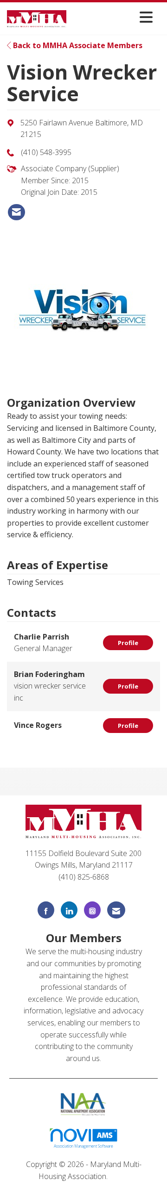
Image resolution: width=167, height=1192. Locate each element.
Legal (118, 1176)
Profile (128, 643)
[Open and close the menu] (112, 17)
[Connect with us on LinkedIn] (69, 910)
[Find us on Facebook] (46, 910)
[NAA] (83, 1104)
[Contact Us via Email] (116, 910)
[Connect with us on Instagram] (92, 910)
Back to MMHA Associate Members (76, 45)
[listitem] (16, 212)
